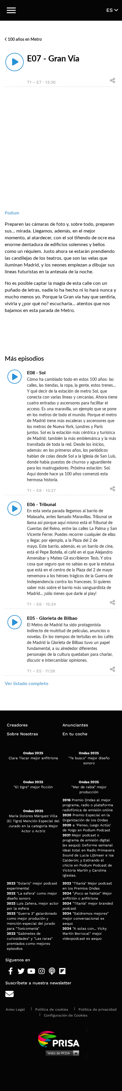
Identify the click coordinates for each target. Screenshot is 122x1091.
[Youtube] (31, 971)
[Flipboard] (62, 971)
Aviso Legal (15, 1009)
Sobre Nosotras (22, 733)
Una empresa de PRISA (61, 1038)
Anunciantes (75, 725)
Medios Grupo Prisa (61, 1052)
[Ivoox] (73, 971)
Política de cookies (51, 1009)
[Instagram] (41, 971)
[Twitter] (21, 971)
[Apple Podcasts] (52, 971)
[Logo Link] (61, 10)
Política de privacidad (97, 1009)
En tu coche (74, 733)
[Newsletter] (61, 994)
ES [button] (110, 10)
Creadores (17, 725)
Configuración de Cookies (65, 1015)
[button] (11, 10)
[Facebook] (10, 971)
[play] (14, 62)
